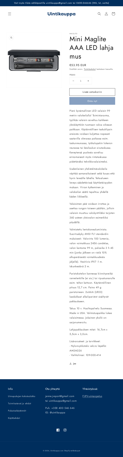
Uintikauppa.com (57, 450)
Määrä (72, 74)
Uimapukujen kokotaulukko (21, 396)
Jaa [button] (74, 363)
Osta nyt (92, 101)
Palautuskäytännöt (17, 410)
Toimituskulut (90, 69)
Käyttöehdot (14, 418)
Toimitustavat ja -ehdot (19, 403)
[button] (9, 13)
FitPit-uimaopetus (92, 396)
